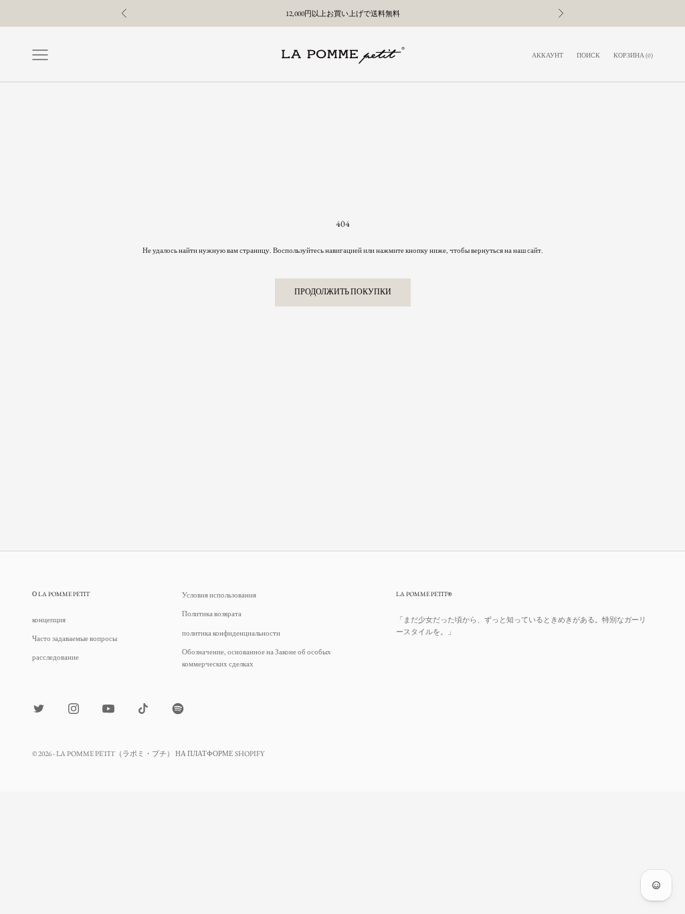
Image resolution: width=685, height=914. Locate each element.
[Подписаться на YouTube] (108, 708)
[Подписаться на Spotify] (178, 708)
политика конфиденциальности (231, 633)
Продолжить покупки (342, 291)
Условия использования (219, 595)
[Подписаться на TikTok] (143, 708)
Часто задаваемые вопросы (74, 638)
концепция (49, 619)
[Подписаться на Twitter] (38, 708)
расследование (55, 657)
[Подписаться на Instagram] (73, 708)
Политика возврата (211, 613)
